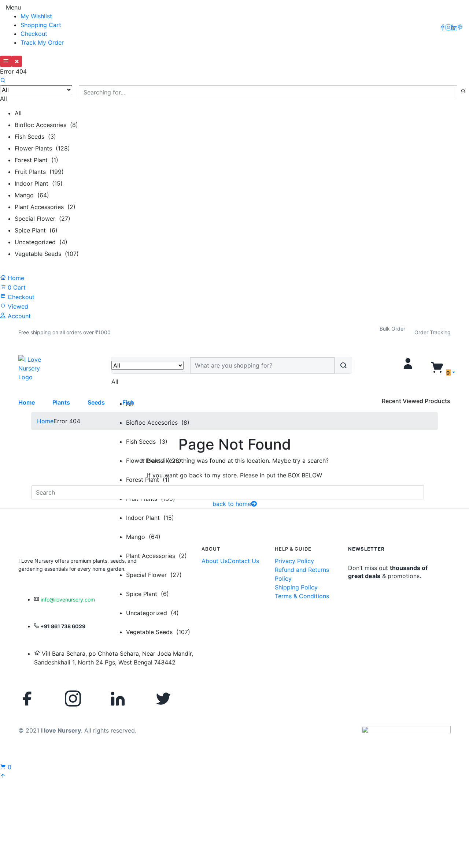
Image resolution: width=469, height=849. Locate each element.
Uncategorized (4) (41, 242)
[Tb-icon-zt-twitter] (163, 698)
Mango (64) (32, 195)
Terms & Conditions (302, 596)
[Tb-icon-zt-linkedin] (118, 698)
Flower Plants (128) (42, 148)
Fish (128, 402)
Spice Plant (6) (36, 230)
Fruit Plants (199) (39, 171)
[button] (64, 332)
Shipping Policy (296, 587)
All (18, 113)
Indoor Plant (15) (39, 183)
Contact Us (243, 561)
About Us (215, 561)
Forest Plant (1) (36, 160)
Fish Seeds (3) (35, 136)
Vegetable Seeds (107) (47, 253)
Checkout (34, 33)
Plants (61, 402)
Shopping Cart (41, 25)
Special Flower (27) (42, 218)
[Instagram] (73, 698)
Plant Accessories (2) (45, 207)
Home (15, 278)
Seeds (96, 402)
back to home (232, 503)
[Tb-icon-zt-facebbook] (27, 698)
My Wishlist (36, 16)
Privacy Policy (294, 561)
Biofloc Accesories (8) (46, 125)
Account (18, 316)
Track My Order (42, 42)
